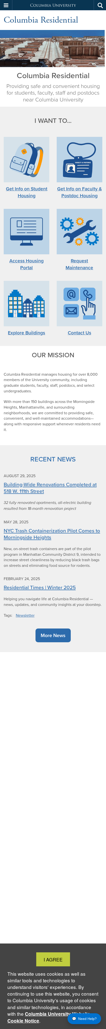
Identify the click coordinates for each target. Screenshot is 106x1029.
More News (53, 635)
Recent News (53, 459)
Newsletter (25, 615)
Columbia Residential (41, 20)
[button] (6, 5)
